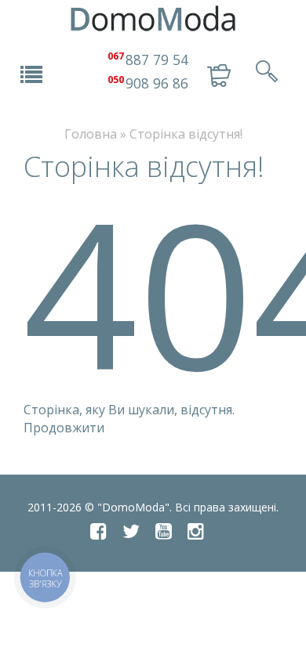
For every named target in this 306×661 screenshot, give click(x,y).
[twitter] (131, 531)
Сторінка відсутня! (185, 134)
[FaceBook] (98, 531)
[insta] (196, 531)
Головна (90, 134)
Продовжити (64, 427)
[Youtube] (163, 531)
